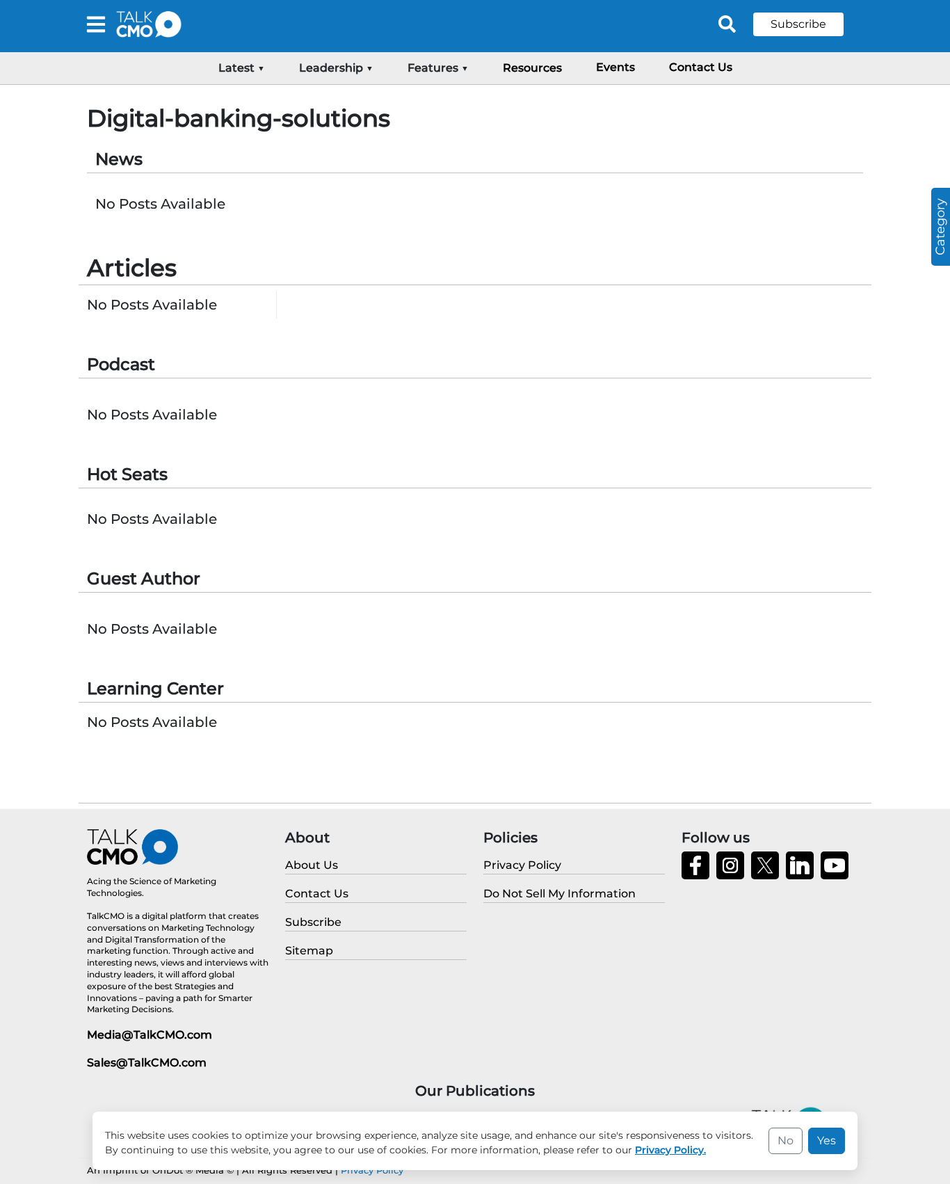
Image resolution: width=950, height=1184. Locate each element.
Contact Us (700, 67)
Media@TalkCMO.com (149, 1034)
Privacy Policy (372, 1170)
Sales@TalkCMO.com (147, 1062)
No (786, 1140)
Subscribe (798, 24)
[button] (808, 24)
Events (615, 67)
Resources (532, 67)
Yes (826, 1140)
